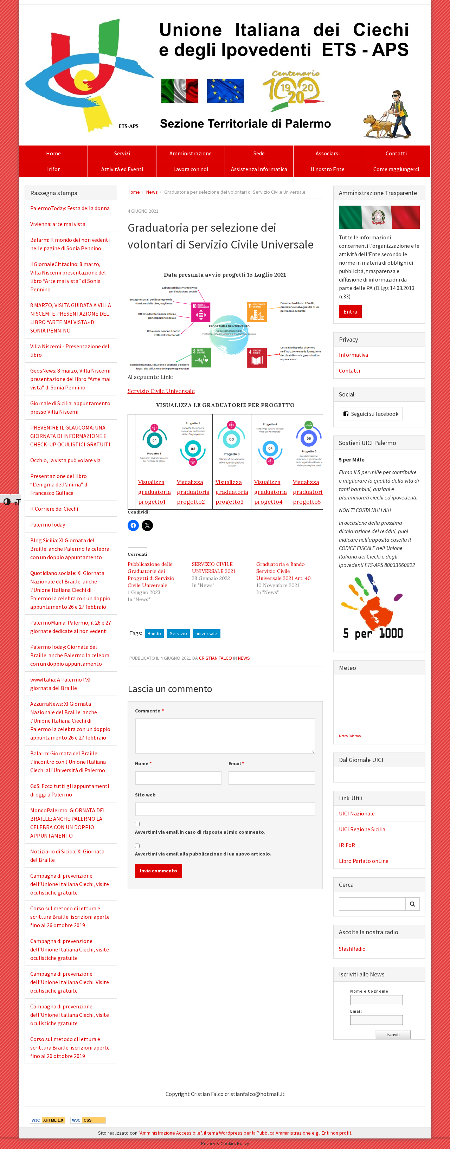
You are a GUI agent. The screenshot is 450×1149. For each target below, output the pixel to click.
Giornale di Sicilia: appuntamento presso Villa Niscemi (70, 407)
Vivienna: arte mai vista (57, 223)
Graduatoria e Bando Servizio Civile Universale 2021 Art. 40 (283, 571)
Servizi (122, 153)
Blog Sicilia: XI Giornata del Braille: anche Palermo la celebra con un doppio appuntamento (69, 549)
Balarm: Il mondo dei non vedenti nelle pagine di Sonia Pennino (70, 244)
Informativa (353, 354)
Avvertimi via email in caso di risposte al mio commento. (200, 832)
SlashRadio (352, 948)
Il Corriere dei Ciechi (54, 508)
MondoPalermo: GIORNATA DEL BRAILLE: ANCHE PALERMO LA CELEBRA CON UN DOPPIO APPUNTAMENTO (68, 823)
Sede (259, 153)
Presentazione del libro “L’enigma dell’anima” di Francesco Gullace (59, 484)
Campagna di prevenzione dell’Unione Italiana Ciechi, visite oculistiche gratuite (69, 884)
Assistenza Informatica (259, 169)
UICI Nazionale (357, 813)
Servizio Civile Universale (161, 390)
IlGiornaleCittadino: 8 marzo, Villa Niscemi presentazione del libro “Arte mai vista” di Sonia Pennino (68, 276)
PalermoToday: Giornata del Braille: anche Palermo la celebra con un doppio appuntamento (69, 655)
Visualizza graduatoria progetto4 (270, 491)
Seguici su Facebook (374, 413)
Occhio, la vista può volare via (65, 460)
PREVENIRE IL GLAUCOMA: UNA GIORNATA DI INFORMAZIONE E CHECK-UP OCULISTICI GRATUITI (70, 436)
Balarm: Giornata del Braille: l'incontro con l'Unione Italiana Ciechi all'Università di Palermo (68, 762)
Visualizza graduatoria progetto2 (193, 491)
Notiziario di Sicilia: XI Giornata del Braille (67, 855)
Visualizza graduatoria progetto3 (232, 491)
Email (236, 763)
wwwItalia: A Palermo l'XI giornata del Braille (60, 683)
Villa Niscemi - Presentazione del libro (69, 350)
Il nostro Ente (328, 169)
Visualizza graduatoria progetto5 (309, 491)
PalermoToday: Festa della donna (70, 208)
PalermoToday (47, 524)
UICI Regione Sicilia (362, 829)
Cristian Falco (215, 658)
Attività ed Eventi (122, 169)
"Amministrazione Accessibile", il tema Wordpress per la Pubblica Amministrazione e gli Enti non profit (245, 1133)
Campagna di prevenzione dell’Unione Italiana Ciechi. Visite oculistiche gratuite (69, 982)
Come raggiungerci (396, 169)
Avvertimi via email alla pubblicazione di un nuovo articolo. (203, 854)
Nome (143, 763)
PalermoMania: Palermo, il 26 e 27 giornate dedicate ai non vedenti (70, 626)
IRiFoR (347, 844)
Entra (350, 311)
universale (206, 633)
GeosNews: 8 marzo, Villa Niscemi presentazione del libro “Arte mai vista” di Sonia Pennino (70, 379)
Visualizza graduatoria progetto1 (154, 491)
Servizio (178, 633)
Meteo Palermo (350, 736)
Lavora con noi (190, 169)
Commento (149, 711)
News (152, 192)
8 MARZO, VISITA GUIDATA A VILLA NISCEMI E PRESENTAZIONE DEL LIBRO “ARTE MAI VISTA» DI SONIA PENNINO (70, 318)
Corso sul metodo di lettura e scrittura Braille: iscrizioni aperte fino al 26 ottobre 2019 (70, 917)
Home (53, 153)
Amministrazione (190, 153)
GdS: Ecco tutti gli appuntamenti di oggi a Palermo (69, 790)
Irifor (53, 169)
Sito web (145, 795)
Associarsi (328, 153)
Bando (154, 633)
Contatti (396, 153)
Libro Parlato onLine (363, 860)
